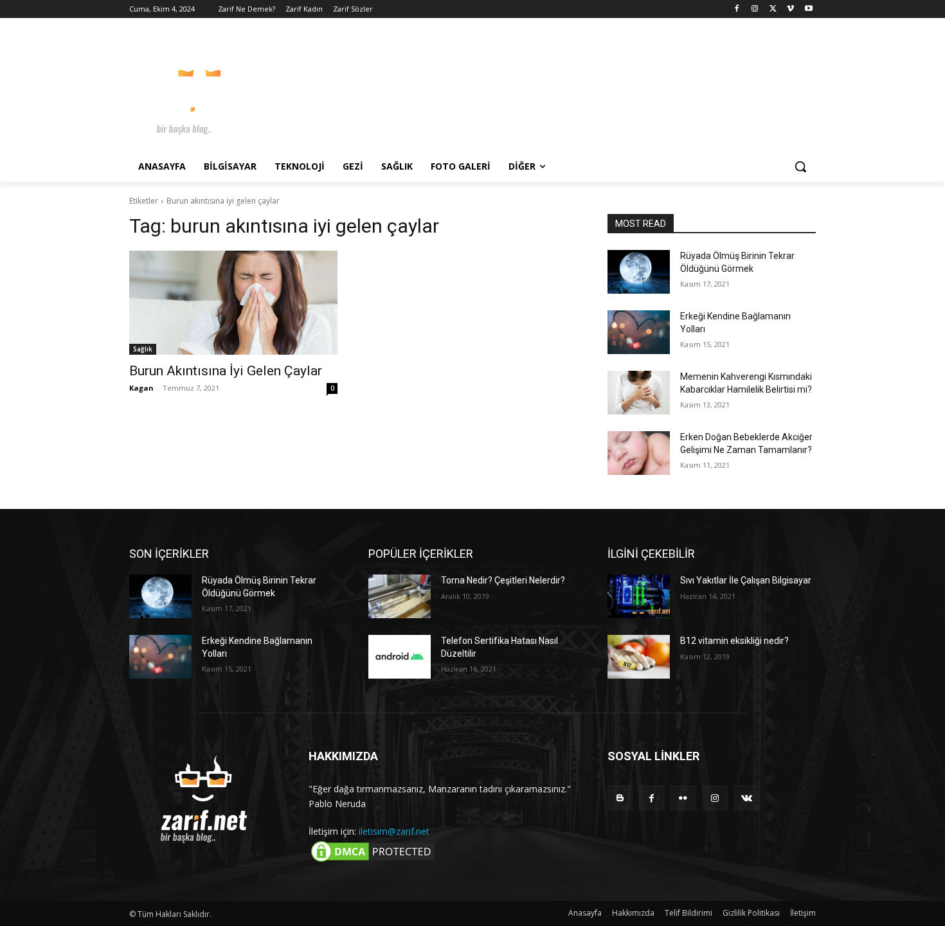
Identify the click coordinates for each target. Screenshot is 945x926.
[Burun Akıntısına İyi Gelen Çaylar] (233, 303)
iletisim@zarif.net (394, 831)
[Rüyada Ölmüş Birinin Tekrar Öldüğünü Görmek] (639, 272)
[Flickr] (683, 797)
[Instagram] (755, 9)
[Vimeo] (790, 9)
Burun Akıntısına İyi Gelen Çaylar (225, 370)
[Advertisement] (569, 89)
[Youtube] (808, 9)
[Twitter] (773, 9)
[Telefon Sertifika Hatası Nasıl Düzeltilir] (399, 657)
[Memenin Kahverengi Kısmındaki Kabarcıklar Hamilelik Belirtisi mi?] (639, 392)
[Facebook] (737, 9)
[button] (800, 166)
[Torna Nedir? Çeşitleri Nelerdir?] (399, 596)
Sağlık (142, 348)
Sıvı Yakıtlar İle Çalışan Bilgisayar (745, 580)
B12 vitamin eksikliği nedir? (734, 641)
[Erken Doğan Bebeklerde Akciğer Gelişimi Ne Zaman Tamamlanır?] (639, 453)
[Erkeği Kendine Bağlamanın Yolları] (639, 332)
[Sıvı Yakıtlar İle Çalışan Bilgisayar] (639, 596)
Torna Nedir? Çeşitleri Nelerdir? (503, 580)
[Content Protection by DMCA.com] (373, 861)
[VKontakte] (746, 797)
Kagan (141, 388)
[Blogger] (620, 797)
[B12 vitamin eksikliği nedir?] (639, 657)
